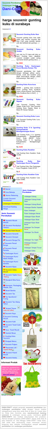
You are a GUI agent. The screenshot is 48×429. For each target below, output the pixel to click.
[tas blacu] (32, 286)
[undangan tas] (32, 266)
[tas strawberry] (32, 365)
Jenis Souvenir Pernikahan (8, 214)
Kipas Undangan (29, 210)
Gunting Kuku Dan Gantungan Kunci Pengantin (28, 162)
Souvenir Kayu (10, 313)
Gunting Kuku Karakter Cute (27, 174)
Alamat (7, 189)
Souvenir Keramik (11, 234)
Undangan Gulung (30, 196)
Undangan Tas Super (31, 240)
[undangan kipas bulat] (32, 327)
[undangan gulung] (32, 311)
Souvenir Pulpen (11, 344)
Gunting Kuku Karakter (25, 150)
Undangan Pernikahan (11, 204)
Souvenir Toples (11, 275)
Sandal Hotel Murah (13, 231)
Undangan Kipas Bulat (31, 219)
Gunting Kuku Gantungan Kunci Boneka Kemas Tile (28, 67)
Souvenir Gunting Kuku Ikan (27, 34)
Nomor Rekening (12, 195)
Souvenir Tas (10, 294)
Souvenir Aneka (11, 358)
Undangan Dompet (30, 243)
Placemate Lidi (10, 348)
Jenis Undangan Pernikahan (29, 191)
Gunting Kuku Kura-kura (26, 84)
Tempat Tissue (10, 308)
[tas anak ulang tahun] (32, 387)
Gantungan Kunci (11, 253)
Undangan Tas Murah (31, 232)
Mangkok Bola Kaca (12, 280)
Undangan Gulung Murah (32, 204)
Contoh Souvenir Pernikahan (9, 199)
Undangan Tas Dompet (32, 227)
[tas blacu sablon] (32, 347)
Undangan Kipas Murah (32, 216)
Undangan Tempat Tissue (32, 248)
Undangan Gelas (29, 251)
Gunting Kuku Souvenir (9, 337)
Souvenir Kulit (10, 322)
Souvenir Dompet (11, 237)
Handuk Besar (10, 333)
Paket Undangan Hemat (32, 213)
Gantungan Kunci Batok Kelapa (10, 257)
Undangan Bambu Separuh (33, 207)
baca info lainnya (9, 374)
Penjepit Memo (10, 341)
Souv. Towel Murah (12, 330)
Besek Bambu (10, 290)
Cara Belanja (10, 192)
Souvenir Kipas (10, 267)
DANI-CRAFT (31, 420)
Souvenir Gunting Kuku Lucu (28, 116)
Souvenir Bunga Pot (12, 240)
